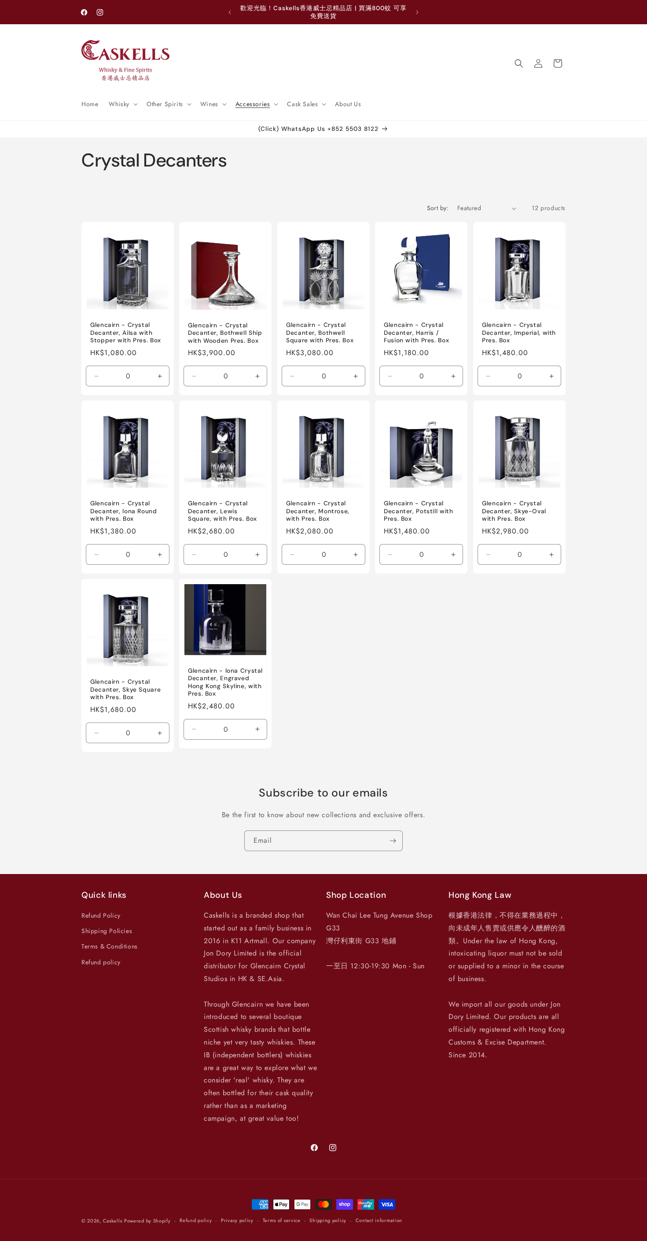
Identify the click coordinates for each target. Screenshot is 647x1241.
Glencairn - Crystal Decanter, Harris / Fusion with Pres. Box (416, 333)
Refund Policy (101, 915)
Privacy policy (237, 1220)
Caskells (112, 1220)
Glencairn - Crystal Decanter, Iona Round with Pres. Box (123, 511)
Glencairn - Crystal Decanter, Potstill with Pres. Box (418, 511)
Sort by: (437, 208)
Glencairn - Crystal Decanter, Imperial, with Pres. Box (519, 333)
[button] (122, 104)
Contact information (379, 1220)
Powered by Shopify (147, 1220)
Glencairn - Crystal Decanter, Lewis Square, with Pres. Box (222, 511)
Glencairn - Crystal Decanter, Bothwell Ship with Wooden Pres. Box (225, 333)
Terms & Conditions (109, 946)
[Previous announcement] (229, 12)
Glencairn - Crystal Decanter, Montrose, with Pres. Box (317, 511)
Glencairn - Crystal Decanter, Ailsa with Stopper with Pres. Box (125, 333)
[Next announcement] (417, 12)
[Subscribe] (392, 840)
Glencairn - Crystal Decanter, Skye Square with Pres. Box (125, 689)
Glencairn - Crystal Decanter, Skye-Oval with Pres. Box (514, 511)
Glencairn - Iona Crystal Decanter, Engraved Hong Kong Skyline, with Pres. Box (225, 682)
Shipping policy (327, 1220)
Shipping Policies (106, 930)
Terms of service (282, 1220)
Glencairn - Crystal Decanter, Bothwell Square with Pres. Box (319, 333)
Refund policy (101, 962)
